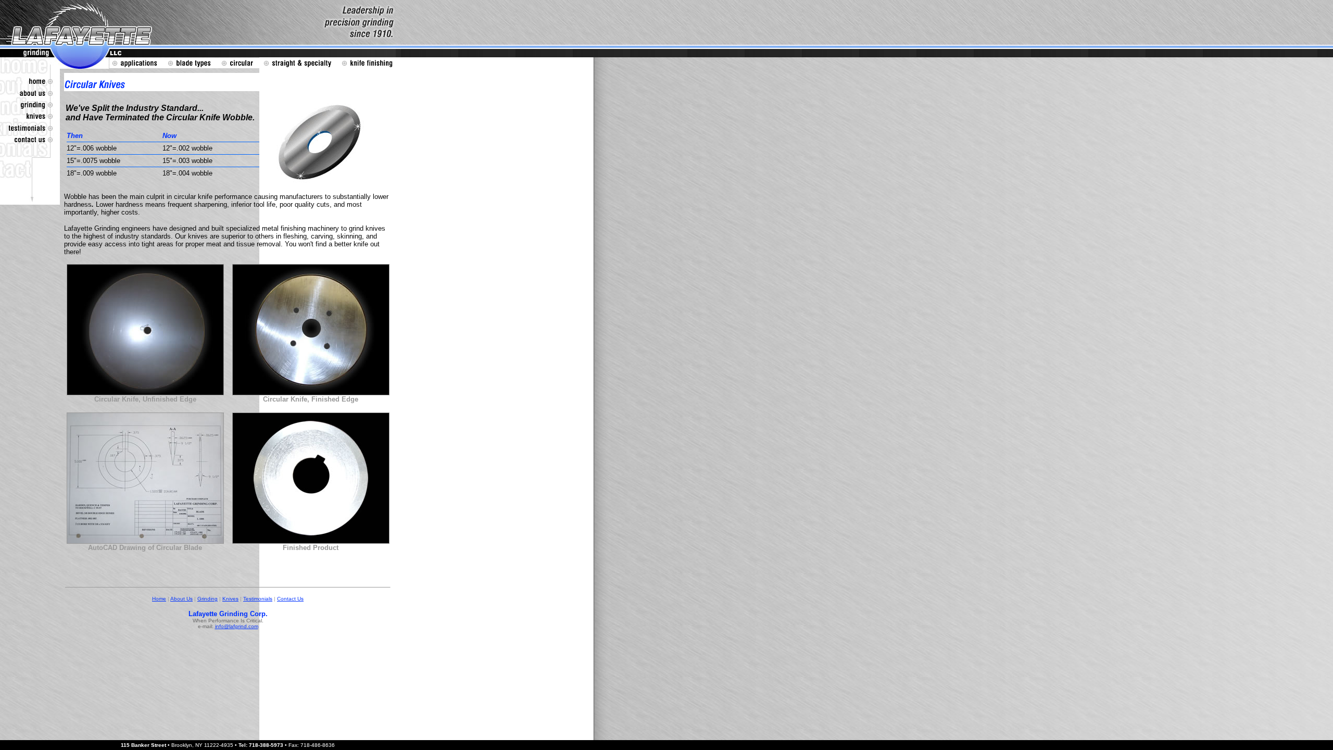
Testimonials (257, 599)
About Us (181, 599)
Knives (230, 599)
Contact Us (290, 599)
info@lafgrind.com (236, 626)
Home (159, 599)
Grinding (207, 599)
